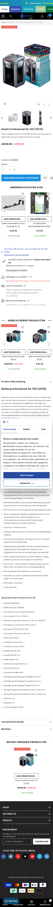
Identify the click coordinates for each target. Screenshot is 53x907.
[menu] (3, 16)
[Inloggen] (42, 16)
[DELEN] (51, 178)
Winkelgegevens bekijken (16, 270)
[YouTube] (32, 856)
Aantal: (4, 164)
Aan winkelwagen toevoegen (21, 178)
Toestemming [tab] (9, 429)
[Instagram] (10, 856)
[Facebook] (3, 856)
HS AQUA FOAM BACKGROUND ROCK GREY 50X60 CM (39, 225)
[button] (44, 104)
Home (4, 9)
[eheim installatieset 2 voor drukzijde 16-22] (13, 203)
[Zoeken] (10, 16)
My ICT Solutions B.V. (35, 877)
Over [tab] (43, 429)
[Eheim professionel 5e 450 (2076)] (13, 336)
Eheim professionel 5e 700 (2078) (26, 782)
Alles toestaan (26, 475)
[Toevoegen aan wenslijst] (45, 178)
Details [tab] (26, 429)
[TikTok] (25, 856)
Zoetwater (29, 9)
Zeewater (15, 9)
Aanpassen (25, 483)
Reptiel (40, 9)
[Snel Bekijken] (23, 199)
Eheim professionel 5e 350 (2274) (40, 358)
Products (12, 22)
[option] (26, 66)
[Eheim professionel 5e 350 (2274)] (40, 336)
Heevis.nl (12, 877)
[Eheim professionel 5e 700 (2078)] (26, 760)
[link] (31, 902)
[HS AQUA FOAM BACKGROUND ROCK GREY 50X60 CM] (40, 203)
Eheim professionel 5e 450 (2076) (13, 358)
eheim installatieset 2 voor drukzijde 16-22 (13, 225)
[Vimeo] (46, 856)
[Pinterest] (18, 856)
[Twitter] (39, 856)
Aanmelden (41, 841)
